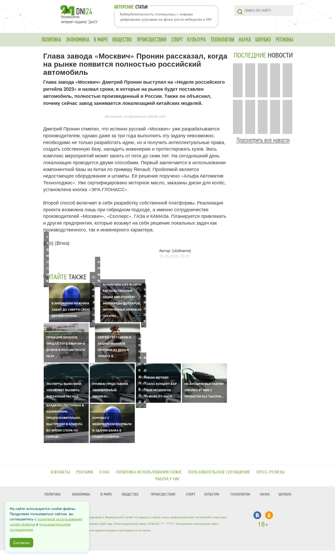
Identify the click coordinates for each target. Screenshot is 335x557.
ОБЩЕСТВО (122, 39)
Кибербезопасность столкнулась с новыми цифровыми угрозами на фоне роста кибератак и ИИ (165, 16)
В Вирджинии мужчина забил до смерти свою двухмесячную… (71, 309)
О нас (104, 472)
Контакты (60, 472)
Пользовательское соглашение (219, 472)
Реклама (84, 472)
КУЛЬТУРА (196, 39)
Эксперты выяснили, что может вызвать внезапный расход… (64, 390)
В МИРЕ (101, 39)
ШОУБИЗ (263, 39)
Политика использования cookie (149, 472)
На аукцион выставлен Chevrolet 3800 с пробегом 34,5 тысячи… (204, 390)
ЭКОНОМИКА (77, 39)
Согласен (21, 543)
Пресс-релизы (270, 472)
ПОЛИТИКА (51, 39)
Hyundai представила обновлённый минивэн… (110, 390)
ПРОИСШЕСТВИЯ (151, 39)
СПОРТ (177, 39)
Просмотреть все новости (263, 140)
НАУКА (245, 39)
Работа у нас (167, 479)
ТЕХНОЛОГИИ (222, 39)
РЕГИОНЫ (284, 39)
